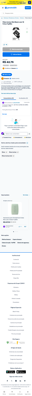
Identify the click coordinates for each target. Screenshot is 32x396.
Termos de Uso (16, 274)
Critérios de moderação (16, 355)
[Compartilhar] (27, 32)
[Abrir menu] (3, 8)
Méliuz (16, 294)
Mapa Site (16, 278)
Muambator (16, 302)
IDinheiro (16, 287)
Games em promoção (16, 322)
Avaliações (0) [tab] (23, 98)
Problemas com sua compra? (16, 363)
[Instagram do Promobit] (16, 381)
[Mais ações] (27, 28)
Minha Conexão (16, 298)
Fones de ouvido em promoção (16, 319)
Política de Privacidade (16, 270)
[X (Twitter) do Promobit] (11, 381)
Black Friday (16, 311)
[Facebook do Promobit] (7, 381)
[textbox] (16, 134)
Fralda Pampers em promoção (16, 330)
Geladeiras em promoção (16, 326)
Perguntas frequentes (16, 359)
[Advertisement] (16, 175)
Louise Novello (16, 102)
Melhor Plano (16, 291)
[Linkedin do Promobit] (20, 381)
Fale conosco (16, 263)
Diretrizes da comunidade (16, 351)
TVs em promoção (16, 333)
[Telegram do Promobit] (25, 381)
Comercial (16, 259)
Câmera (22, 18)
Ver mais (4, 114)
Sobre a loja (7, 74)
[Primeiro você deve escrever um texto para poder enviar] (29, 134)
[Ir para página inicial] (2, 18)
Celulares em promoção (16, 315)
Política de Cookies (16, 267)
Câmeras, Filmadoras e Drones (11, 18)
